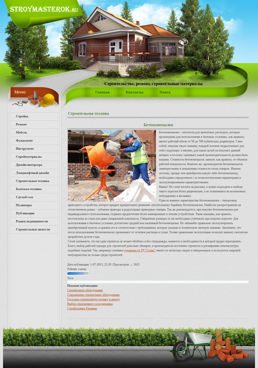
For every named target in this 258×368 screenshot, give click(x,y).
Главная (102, 92)
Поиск (165, 92)
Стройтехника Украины (82, 308)
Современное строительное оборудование (93, 295)
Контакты (134, 92)
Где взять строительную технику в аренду (93, 299)
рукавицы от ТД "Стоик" (139, 250)
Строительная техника (88, 113)
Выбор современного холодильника (90, 304)
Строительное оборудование (85, 290)
